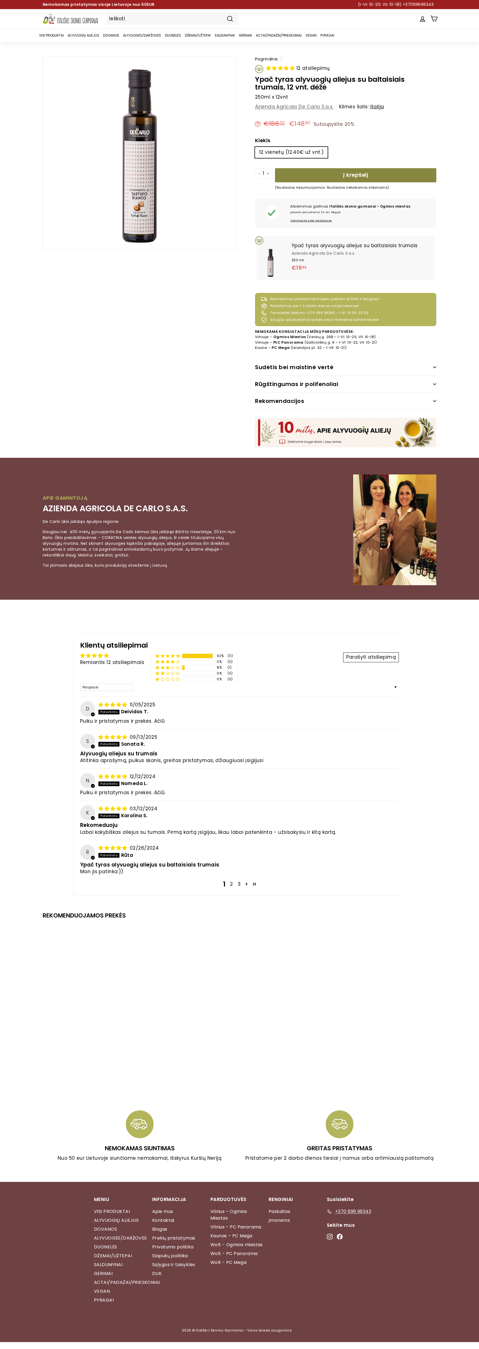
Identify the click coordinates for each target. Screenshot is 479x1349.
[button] (281, 68)
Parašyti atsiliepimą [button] (371, 657)
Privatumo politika (173, 1247)
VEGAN (311, 35)
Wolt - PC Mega (228, 1262)
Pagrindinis (266, 59)
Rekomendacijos (279, 401)
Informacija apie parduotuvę (311, 220)
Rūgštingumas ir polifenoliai (296, 384)
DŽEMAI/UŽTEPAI (198, 35)
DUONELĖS (173, 35)
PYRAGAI (327, 35)
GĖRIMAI (245, 35)
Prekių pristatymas (173, 1238)
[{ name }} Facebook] (340, 1236)
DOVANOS (111, 35)
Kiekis (263, 140)
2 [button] (231, 884)
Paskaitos (280, 1211)
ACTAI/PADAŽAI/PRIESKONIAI (279, 35)
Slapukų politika (170, 1256)
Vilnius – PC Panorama (235, 1227)
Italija (377, 106)
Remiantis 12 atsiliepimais (112, 662)
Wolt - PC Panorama (234, 1253)
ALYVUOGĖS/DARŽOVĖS (142, 35)
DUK (157, 1273)
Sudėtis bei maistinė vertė (294, 367)
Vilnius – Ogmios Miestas (228, 1214)
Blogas (159, 1229)
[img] (113, 704)
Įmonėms (279, 1220)
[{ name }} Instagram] (330, 1236)
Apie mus (162, 1211)
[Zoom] (139, 153)
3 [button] (239, 884)
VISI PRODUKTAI (51, 35)
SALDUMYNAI (225, 35)
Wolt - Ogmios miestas (236, 1244)
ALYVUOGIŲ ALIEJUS (83, 35)
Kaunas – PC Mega (231, 1236)
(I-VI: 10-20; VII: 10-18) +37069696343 (396, 4)
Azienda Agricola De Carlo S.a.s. (294, 106)
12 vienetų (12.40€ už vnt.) (291, 152)
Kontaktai (163, 1220)
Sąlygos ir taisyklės (173, 1264)
